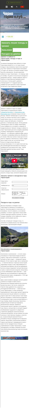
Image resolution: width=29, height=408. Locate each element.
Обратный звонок (15, 2)
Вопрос (3, 194)
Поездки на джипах (11, 54)
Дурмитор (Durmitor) (7, 112)
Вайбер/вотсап (5, 185)
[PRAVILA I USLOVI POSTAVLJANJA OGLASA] (22, 7)
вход (12, 7)
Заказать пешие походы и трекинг (14, 44)
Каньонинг (7, 50)
